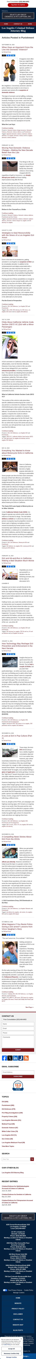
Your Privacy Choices (15, 1290)
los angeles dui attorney (19, 438)
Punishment (27, 132)
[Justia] (20, 1058)
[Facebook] (4, 1058)
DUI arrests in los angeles (23, 723)
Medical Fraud (8, 1124)
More (30, 24)
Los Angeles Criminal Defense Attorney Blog (18, 15)
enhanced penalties (9, 370)
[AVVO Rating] (18, 1086)
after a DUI (9, 310)
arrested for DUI (10, 723)
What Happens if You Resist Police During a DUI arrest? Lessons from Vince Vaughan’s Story (17, 926)
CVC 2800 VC (10, 997)
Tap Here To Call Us (18, 5)
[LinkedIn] (15, 1058)
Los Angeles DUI (23, 306)
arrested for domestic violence (14, 219)
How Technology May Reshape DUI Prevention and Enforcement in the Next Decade (17, 645)
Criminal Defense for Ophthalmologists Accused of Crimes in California (15, 1187)
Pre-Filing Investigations (12, 1113)
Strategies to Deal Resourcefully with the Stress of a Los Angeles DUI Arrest (18, 235)
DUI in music (9, 824)
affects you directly (8, 862)
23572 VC (9, 436)
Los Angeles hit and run (17, 633)
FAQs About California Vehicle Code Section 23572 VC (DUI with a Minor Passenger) (18, 324)
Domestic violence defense (14, 132)
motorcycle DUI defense (8, 548)
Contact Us (18, 24)
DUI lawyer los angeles (27, 997)
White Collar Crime (10, 1131)
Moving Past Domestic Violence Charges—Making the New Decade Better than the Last (17, 150)
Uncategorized (15, 721)
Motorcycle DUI (23, 542)
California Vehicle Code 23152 (16, 512)
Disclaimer (18, 1314)
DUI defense (9, 546)
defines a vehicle (8, 519)
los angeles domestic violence (15, 135)
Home (6, 24)
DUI (9, 306)
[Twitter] (10, 1058)
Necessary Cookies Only (11, 1353)
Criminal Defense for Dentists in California (16, 1194)
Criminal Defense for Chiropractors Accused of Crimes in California (17, 1201)
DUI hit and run (24, 631)
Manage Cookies (18, 1292)
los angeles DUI (18, 546)
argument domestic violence (14, 134)
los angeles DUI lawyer (13, 914)
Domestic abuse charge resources (17, 130)
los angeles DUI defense (21, 311)
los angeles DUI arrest (8, 999)
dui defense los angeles (12, 912)
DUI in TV (16, 824)
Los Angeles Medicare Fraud (13, 1142)
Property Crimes (9, 1116)
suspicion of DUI (25, 262)
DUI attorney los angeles (13, 631)
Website (18, 1303)
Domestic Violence (13, 215)
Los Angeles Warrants (24, 908)
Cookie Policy (28, 1290)
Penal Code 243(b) (19, 999)
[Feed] (26, 1058)
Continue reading (7, 128)
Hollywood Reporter (11, 977)
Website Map (18, 1325)
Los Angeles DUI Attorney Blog (13, 1172)
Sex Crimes (14, 217)
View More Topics (8, 1146)
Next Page (29, 1007)
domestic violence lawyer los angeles (17, 220)
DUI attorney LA (17, 310)
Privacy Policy (18, 1309)
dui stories (22, 912)
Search (32, 1159)
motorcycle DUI (27, 546)
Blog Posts (18, 1330)
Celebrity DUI (11, 994)
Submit (18, 1050)
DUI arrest (17, 997)
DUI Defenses (14, 306)
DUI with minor (8, 438)
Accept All (11, 1349)
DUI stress (25, 310)
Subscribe (18, 1076)
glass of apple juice (8, 772)
